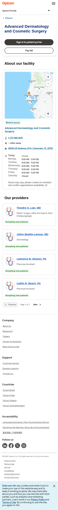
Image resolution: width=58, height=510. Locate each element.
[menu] (54, 3)
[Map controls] (48, 113)
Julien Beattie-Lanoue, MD (32, 234)
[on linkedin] (4, 445)
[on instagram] (23, 445)
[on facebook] (11, 445)
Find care (9, 18)
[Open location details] (29, 94)
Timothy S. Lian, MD (29, 207)
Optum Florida (9, 11)
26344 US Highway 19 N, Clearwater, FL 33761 (30, 148)
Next (35, 305)
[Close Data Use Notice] (54, 486)
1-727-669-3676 (15, 138)
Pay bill (29, 50)
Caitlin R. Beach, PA (29, 283)
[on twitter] (17, 445)
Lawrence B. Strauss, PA (31, 259)
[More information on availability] (46, 185)
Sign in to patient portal (29, 42)
